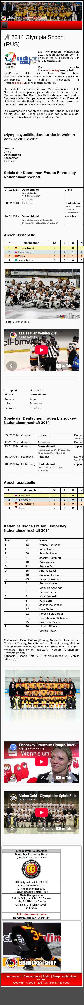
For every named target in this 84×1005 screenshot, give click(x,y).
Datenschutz (31, 976)
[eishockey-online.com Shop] (32, 970)
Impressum (13, 976)
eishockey (53, 70)
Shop (56, 976)
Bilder (46, 976)
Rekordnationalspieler (31, 914)
